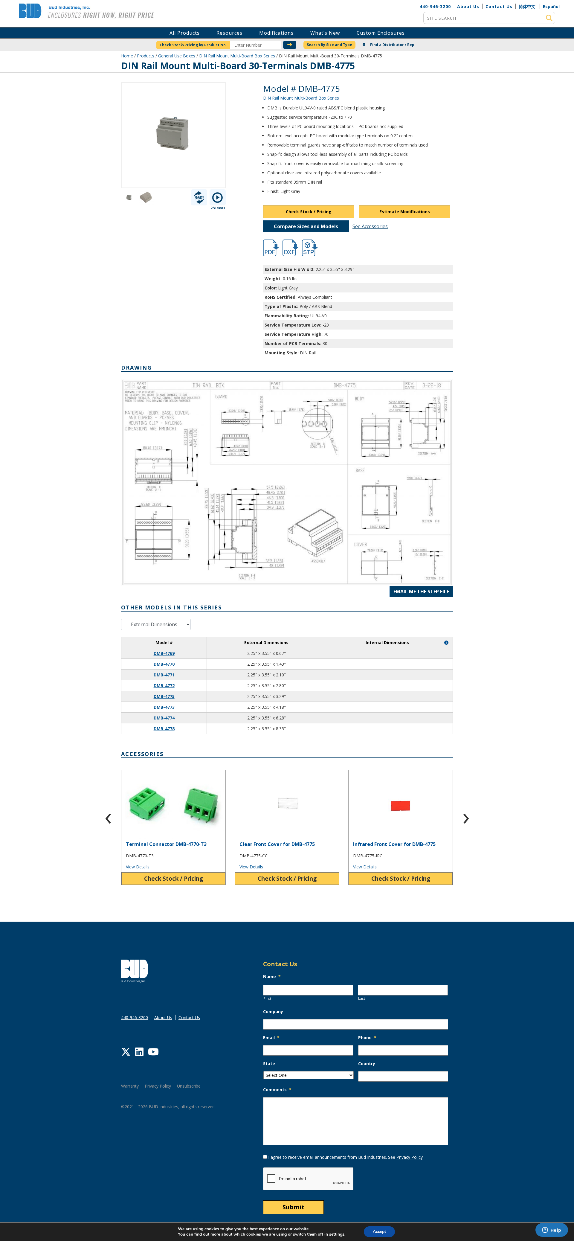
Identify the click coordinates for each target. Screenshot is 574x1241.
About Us (468, 6)
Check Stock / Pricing (309, 211)
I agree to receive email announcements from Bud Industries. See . (346, 1157)
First (267, 998)
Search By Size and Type (329, 44)
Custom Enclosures (381, 33)
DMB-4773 (164, 707)
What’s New (325, 33)
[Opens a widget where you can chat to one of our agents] (551, 1230)
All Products (185, 33)
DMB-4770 (164, 664)
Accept (379, 1231)
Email (271, 1037)
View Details (137, 867)
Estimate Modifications (404, 211)
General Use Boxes (176, 56)
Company (273, 1011)
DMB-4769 (164, 653)
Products (145, 56)
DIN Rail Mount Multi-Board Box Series (237, 56)
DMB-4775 (164, 696)
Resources (229, 33)
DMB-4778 (164, 728)
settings (336, 1234)
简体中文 (527, 6)
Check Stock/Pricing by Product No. (193, 45)
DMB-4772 (164, 685)
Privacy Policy (158, 1086)
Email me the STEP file (421, 591)
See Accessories (370, 226)
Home (127, 56)
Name (272, 976)
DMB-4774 (164, 718)
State (269, 1063)
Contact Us (499, 6)
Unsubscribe (189, 1086)
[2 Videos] (218, 197)
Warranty (130, 1086)
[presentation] (108, 816)
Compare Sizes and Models (306, 226)
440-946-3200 (435, 6)
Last (361, 998)
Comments (277, 1089)
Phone (367, 1037)
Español (551, 6)
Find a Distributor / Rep (391, 44)
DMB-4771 (164, 675)
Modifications (276, 33)
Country (366, 1063)
